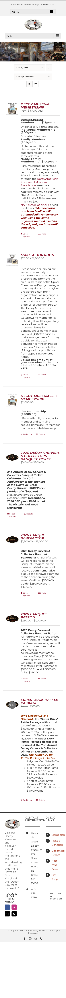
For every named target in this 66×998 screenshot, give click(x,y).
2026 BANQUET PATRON (34, 615)
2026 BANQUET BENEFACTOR (34, 536)
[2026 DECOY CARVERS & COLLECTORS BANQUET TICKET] (12, 457)
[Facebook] (7, 907)
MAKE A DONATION (37, 255)
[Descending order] (49, 68)
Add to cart (28, 434)
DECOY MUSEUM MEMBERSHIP (35, 105)
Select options (26, 235)
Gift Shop (54, 877)
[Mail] (7, 913)
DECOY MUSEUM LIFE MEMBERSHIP (39, 397)
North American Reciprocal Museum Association (39, 182)
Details (43, 234)
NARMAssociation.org (35, 204)
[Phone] (14, 913)
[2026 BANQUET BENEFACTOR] (12, 539)
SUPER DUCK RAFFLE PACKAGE (39, 701)
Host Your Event (55, 864)
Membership (56, 834)
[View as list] (36, 84)
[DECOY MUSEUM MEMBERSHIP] (12, 109)
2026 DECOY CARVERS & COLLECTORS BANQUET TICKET (40, 456)
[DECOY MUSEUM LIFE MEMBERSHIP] (12, 400)
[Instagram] (14, 907)
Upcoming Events (56, 852)
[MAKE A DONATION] (12, 259)
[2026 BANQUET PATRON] (12, 619)
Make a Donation (56, 842)
